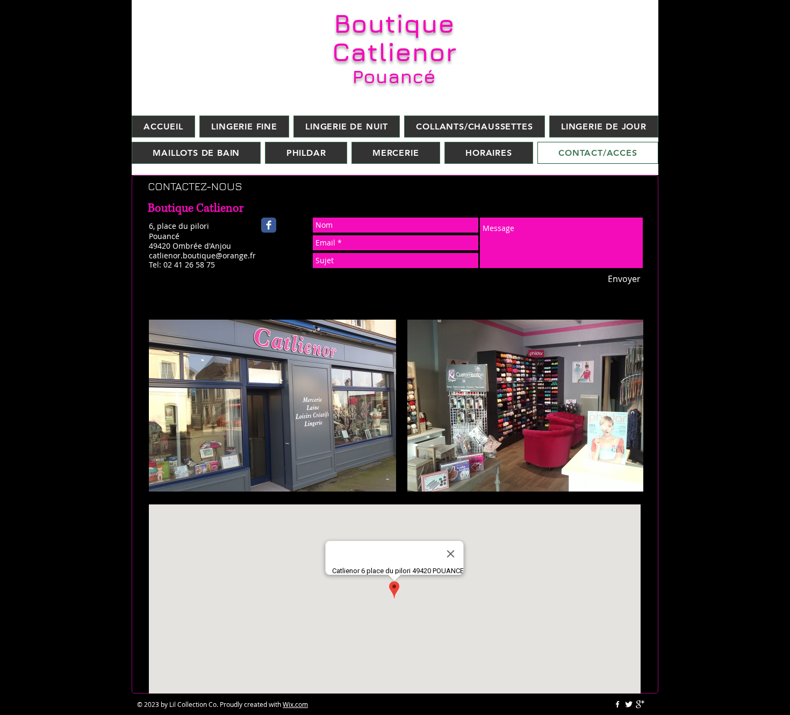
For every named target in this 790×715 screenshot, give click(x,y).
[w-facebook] (617, 704)
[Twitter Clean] (628, 704)
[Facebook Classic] (268, 225)
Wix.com (295, 704)
